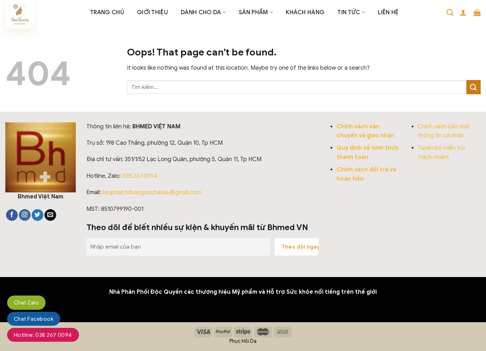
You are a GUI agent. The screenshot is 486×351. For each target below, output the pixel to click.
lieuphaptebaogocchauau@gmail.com (151, 192)
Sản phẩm (253, 12)
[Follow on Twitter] (37, 215)
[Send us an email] (50, 215)
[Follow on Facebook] (12, 215)
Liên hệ (388, 12)
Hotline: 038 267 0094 (43, 335)
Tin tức (348, 12)
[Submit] (473, 87)
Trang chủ (107, 12)
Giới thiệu (152, 12)
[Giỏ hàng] (477, 12)
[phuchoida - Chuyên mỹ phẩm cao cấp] (42, 14)
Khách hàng (305, 12)
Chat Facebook (33, 319)
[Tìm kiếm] (450, 12)
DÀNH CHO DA (201, 12)
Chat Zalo (26, 302)
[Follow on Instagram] (25, 215)
